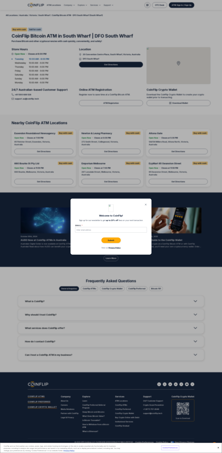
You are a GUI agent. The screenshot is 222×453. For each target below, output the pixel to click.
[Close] (218, 447)
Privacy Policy (68, 450)
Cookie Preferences (170, 447)
